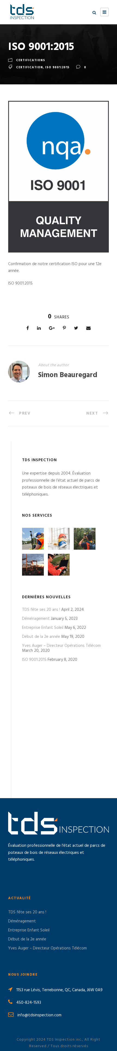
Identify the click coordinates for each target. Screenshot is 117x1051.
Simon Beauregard (67, 375)
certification (29, 67)
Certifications (30, 60)
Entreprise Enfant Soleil (42, 627)
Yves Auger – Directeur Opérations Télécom (61, 646)
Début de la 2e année (41, 636)
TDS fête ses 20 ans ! (41, 609)
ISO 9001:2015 (34, 659)
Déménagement (36, 618)
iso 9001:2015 (57, 67)
